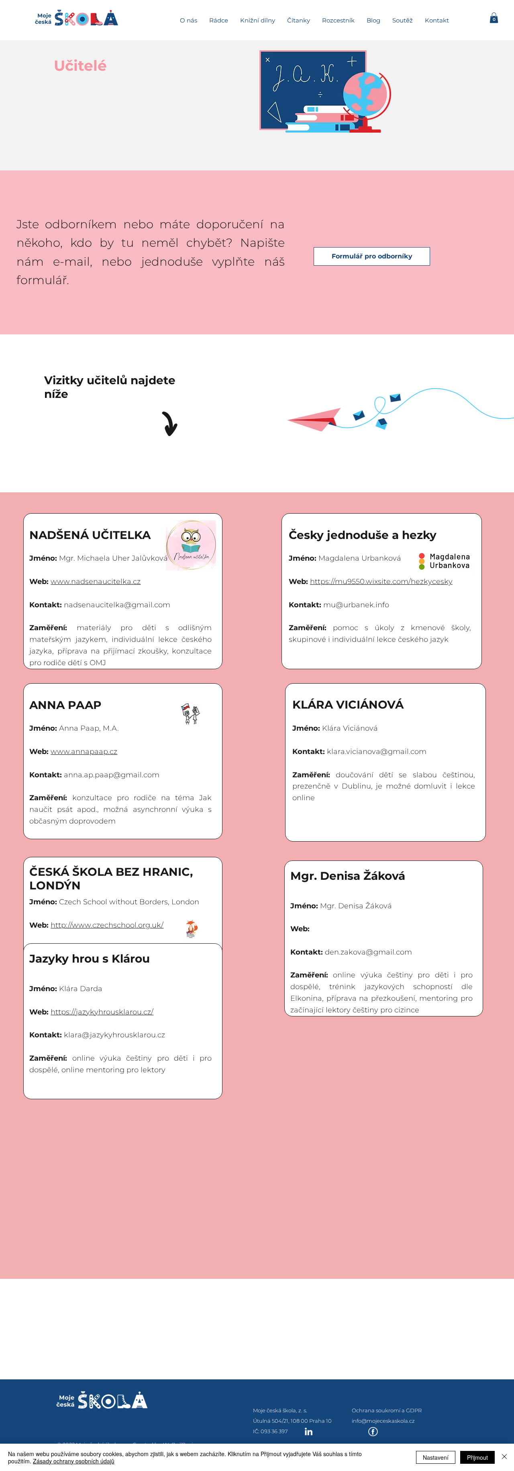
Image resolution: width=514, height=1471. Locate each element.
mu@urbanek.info (356, 604)
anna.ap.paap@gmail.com (111, 774)
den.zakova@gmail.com (368, 952)
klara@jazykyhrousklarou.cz (114, 1035)
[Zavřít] (504, 1457)
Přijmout (477, 1457)
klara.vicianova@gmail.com (376, 751)
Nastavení (436, 1457)
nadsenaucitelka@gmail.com (117, 604)
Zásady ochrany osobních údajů (73, 1461)
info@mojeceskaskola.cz (383, 1421)
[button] (494, 17)
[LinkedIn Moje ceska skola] (308, 1431)
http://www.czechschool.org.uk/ (107, 925)
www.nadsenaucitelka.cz (96, 581)
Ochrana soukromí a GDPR (387, 1410)
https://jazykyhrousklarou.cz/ (102, 1012)
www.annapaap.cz (84, 751)
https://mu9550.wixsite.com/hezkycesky (381, 581)
